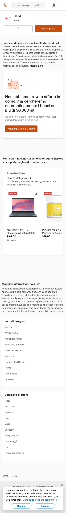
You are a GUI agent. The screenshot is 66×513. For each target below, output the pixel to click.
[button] (61, 5)
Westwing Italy (12, 333)
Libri (7, 447)
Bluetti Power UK (13, 350)
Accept (45, 506)
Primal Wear (11, 373)
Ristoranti (10, 406)
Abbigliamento (12, 435)
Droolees (9, 379)
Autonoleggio (11, 441)
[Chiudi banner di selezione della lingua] (61, 485)
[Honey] (5, 5)
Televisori (9, 412)
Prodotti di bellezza (14, 453)
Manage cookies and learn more (40, 499)
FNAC (8, 367)
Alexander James (13, 338)
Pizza (7, 400)
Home (5, 475)
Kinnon (8, 327)
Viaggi (8, 424)
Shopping (9, 429)
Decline (21, 506)
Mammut (9, 356)
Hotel (7, 418)
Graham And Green (15, 362)
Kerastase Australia (15, 344)
